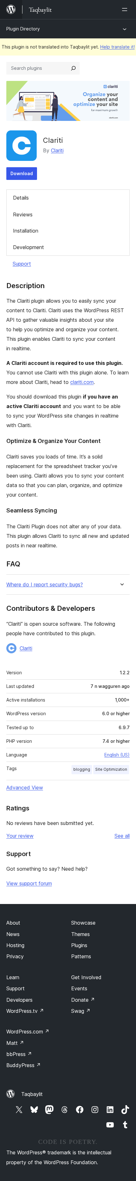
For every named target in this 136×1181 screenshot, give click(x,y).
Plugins (79, 945)
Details (21, 198)
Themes (80, 934)
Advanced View (24, 787)
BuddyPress (23, 1065)
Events (79, 988)
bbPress (19, 1054)
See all (122, 836)
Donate (83, 1000)
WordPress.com (27, 1031)
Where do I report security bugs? (44, 585)
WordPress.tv (25, 1011)
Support (22, 264)
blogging (81, 769)
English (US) (117, 754)
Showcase (83, 923)
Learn (12, 977)
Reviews (23, 214)
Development (28, 247)
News (13, 934)
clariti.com (82, 382)
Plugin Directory (23, 28)
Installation (25, 231)
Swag (80, 1011)
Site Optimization (111, 769)
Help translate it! (117, 46)
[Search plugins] (73, 68)
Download (21, 173)
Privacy (15, 956)
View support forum (29, 883)
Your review (20, 836)
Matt (15, 1043)
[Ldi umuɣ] (126, 9)
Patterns (81, 956)
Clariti (57, 150)
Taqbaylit (32, 1094)
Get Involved (86, 977)
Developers (19, 1000)
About (13, 923)
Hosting (15, 945)
